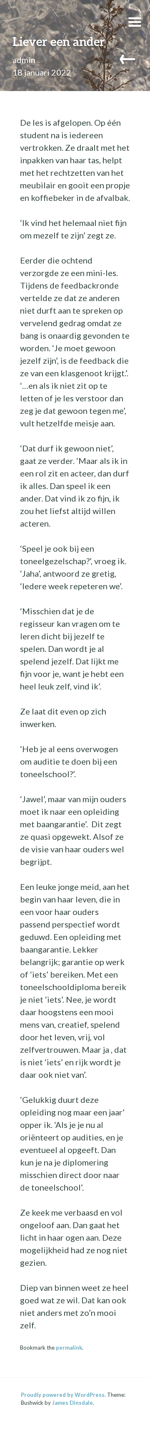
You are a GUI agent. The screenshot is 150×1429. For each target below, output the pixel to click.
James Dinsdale (72, 1402)
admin (23, 60)
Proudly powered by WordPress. (63, 1394)
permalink (69, 1347)
